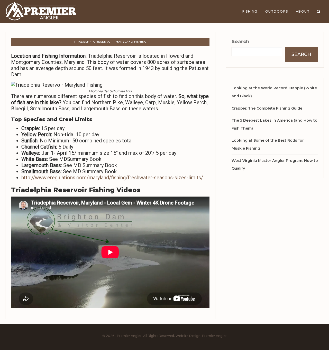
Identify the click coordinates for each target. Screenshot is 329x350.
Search (240, 41)
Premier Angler (214, 336)
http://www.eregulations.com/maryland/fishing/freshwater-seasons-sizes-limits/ (112, 177)
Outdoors (276, 11)
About (303, 11)
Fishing (250, 11)
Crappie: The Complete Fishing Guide (267, 108)
